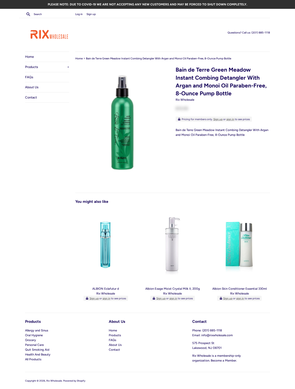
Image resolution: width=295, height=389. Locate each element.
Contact (31, 97)
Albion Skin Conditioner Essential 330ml (239, 288)
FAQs (29, 77)
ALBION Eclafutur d (105, 288)
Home (29, 57)
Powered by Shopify (74, 380)
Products (47, 67)
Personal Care (34, 345)
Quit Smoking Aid (37, 349)
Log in (79, 14)
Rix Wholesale (54, 380)
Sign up (91, 14)
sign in (230, 119)
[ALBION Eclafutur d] (105, 246)
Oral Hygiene (34, 335)
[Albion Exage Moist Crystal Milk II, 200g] (172, 246)
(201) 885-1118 (260, 32)
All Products (33, 359)
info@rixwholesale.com (217, 335)
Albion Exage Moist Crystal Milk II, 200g (172, 288)
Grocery (30, 340)
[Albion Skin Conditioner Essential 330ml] (239, 246)
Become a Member (223, 360)
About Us (31, 87)
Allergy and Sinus (36, 330)
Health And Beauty (37, 354)
